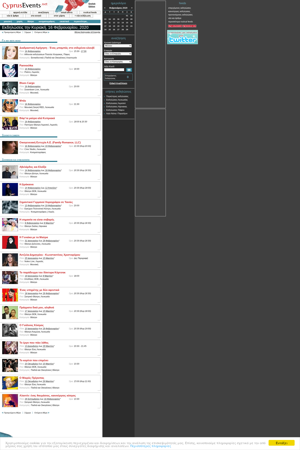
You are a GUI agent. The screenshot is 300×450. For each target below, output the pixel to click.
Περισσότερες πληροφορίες (150, 446)
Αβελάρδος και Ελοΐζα (32, 167)
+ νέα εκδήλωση (82, 16)
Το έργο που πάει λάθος (34, 342)
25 (110, 30)
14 (123, 23)
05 (114, 19)
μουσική (8, 21)
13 (118, 23)
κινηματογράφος (47, 21)
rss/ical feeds (90, 12)
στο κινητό (36, 16)
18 (110, 26)
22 (127, 26)
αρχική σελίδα (20, 12)
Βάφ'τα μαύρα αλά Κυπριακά (37, 118)
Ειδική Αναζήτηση (118, 83)
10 (105, 23)
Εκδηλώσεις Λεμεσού (116, 103)
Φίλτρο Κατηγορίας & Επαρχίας (87, 32)
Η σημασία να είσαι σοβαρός (36, 219)
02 (131, 16)
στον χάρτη (59, 16)
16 (131, 23)
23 (131, 26)
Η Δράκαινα (26, 184)
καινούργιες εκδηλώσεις (179, 11)
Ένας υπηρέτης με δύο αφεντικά (39, 290)
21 (123, 26)
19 (114, 26)
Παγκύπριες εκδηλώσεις (117, 96)
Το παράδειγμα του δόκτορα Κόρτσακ (42, 272)
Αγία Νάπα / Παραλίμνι (116, 113)
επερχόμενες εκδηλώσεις (179, 8)
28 (123, 30)
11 (110, 23)
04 (110, 19)
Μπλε (22, 100)
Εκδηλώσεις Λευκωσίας (117, 100)
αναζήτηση (43, 12)
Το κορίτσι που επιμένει (33, 360)
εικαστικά (64, 21)
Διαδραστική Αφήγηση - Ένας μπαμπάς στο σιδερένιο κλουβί (56, 47)
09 (131, 19)
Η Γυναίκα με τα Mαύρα (33, 237)
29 (127, 30)
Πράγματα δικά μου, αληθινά (36, 307)
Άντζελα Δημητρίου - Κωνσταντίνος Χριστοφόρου (49, 254)
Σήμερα (27, 32)
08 (127, 19)
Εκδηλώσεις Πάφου (115, 110)
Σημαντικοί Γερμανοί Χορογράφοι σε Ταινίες (46, 202)
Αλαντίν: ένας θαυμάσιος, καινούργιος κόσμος (47, 395)
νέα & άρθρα (13, 16)
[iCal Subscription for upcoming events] (175, 26)
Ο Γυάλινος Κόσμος (31, 325)
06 (118, 19)
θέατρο (30, 21)
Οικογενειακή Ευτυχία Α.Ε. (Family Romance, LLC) (50, 142)
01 (127, 16)
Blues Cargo (27, 83)
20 (118, 26)
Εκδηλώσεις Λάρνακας (116, 106)
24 (105, 30)
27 (118, 30)
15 (127, 23)
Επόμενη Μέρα (41, 32)
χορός (20, 21)
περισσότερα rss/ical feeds (180, 21)
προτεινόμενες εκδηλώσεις (180, 15)
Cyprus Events (24, 5)
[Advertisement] (150, 54)
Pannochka (26, 65)
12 (114, 23)
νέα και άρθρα (174, 18)
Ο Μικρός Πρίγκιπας (31, 378)
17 (105, 26)
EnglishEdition (92, 5)
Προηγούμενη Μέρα (12, 32)
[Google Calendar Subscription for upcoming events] (189, 26)
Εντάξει (282, 443)
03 (105, 19)
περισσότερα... (81, 21)
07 (123, 19)
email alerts (67, 12)
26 (114, 30)
